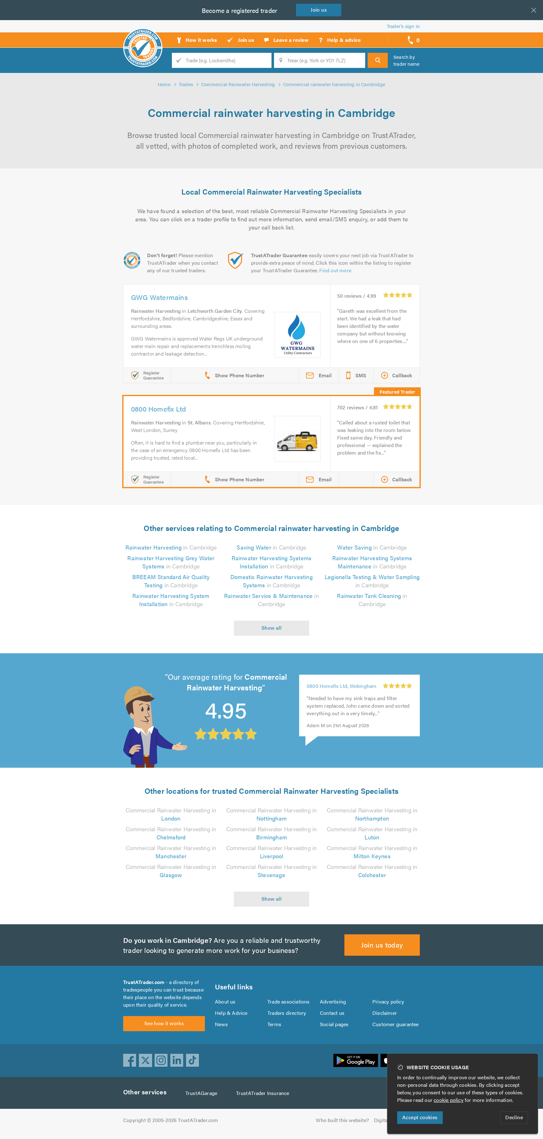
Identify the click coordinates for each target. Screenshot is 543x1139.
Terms (274, 1024)
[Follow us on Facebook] (129, 1060)
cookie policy (448, 1099)
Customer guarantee (395, 1024)
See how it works (164, 1023)
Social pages (334, 1024)
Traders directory (286, 1012)
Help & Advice (231, 1012)
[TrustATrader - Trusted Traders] (142, 37)
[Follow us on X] (145, 1060)
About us (225, 1001)
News (221, 1024)
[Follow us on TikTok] (192, 1060)
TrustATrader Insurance (262, 1093)
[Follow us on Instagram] (161, 1060)
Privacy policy (388, 1001)
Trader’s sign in (403, 26)
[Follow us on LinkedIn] (177, 1060)
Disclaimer (384, 1012)
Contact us (332, 1012)
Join (318, 9)
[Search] (378, 60)
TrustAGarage (201, 1093)
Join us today (382, 944)
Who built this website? (342, 1120)
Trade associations (288, 1001)
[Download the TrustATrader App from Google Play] (355, 1060)
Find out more (335, 270)
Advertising (333, 1001)
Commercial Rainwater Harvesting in (171, 814)
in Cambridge (171, 547)
